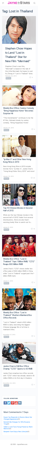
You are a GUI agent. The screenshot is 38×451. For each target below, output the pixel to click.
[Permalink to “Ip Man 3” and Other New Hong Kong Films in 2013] (19, 146)
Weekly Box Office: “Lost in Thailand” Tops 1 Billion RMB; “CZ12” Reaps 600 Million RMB (19, 261)
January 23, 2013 (8, 128)
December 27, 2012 (9, 334)
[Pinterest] (12, 403)
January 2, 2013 (8, 281)
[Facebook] (5, 403)
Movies (8, 78)
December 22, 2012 (9, 383)
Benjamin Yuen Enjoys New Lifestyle (15, 431)
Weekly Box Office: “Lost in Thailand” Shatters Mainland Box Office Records (17, 315)
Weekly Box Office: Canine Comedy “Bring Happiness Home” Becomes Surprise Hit (18, 111)
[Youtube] (16, 403)
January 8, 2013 (8, 227)
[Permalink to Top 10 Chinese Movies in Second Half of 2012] (19, 195)
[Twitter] (9, 403)
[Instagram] (19, 403)
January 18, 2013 (8, 176)
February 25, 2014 (11, 76)
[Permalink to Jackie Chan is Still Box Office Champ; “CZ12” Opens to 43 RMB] (19, 353)
